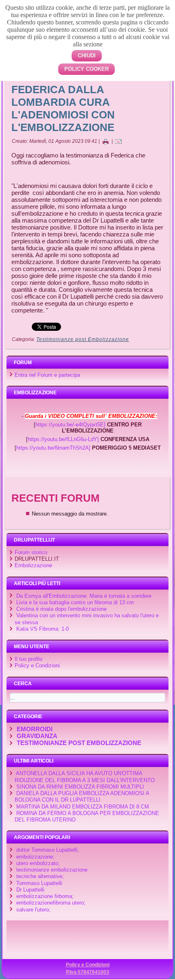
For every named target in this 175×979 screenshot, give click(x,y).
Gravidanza (37, 735)
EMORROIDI (34, 729)
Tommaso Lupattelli (39, 883)
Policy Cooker (86, 69)
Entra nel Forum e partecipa (47, 375)
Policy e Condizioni (37, 665)
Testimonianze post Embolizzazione (82, 339)
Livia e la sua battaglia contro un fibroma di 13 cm (75, 602)
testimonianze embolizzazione (52, 870)
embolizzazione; (35, 857)
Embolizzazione (33, 565)
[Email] (118, 141)
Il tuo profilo (28, 659)
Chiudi (87, 55)
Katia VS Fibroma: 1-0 (42, 629)
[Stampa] (105, 141)
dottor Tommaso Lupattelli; (47, 850)
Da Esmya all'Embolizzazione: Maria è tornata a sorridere (83, 596)
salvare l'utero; (33, 910)
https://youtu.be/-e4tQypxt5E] (70, 425)
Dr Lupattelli (30, 890)
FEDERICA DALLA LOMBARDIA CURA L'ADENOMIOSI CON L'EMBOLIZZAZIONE (63, 108)
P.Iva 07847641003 (87, 972)
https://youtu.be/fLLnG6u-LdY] (63, 439)
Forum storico (31, 552)
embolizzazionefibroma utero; (50, 903)
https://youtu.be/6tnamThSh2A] (53, 448)
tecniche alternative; (40, 876)
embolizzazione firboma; (45, 896)
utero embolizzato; (38, 863)
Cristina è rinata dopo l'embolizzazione (61, 609)
